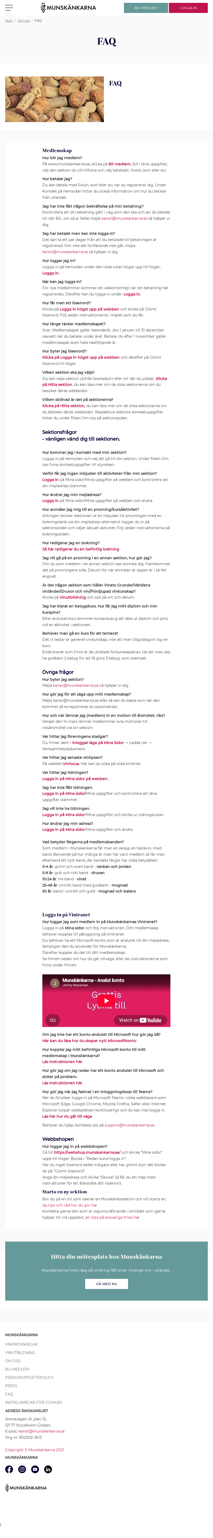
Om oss (13, 1361)
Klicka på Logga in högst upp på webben (81, 357)
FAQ (9, 1394)
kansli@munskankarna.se (124, 218)
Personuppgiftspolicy (29, 1377)
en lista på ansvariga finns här (112, 1217)
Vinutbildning (20, 1352)
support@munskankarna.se (129, 1125)
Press (11, 1386)
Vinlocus (71, 763)
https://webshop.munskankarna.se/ (87, 1152)
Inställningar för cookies (33, 1402)
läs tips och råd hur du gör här (69, 1205)
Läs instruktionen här (62, 1061)
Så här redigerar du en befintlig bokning (80, 549)
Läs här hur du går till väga (67, 1116)
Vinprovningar (21, 1344)
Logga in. (132, 294)
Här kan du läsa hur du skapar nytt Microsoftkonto (89, 1040)
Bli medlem (17, 1369)
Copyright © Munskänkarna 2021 (34, 1450)
